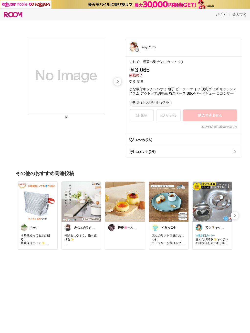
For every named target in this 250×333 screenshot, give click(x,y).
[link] (37, 201)
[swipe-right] (117, 82)
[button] (134, 47)
